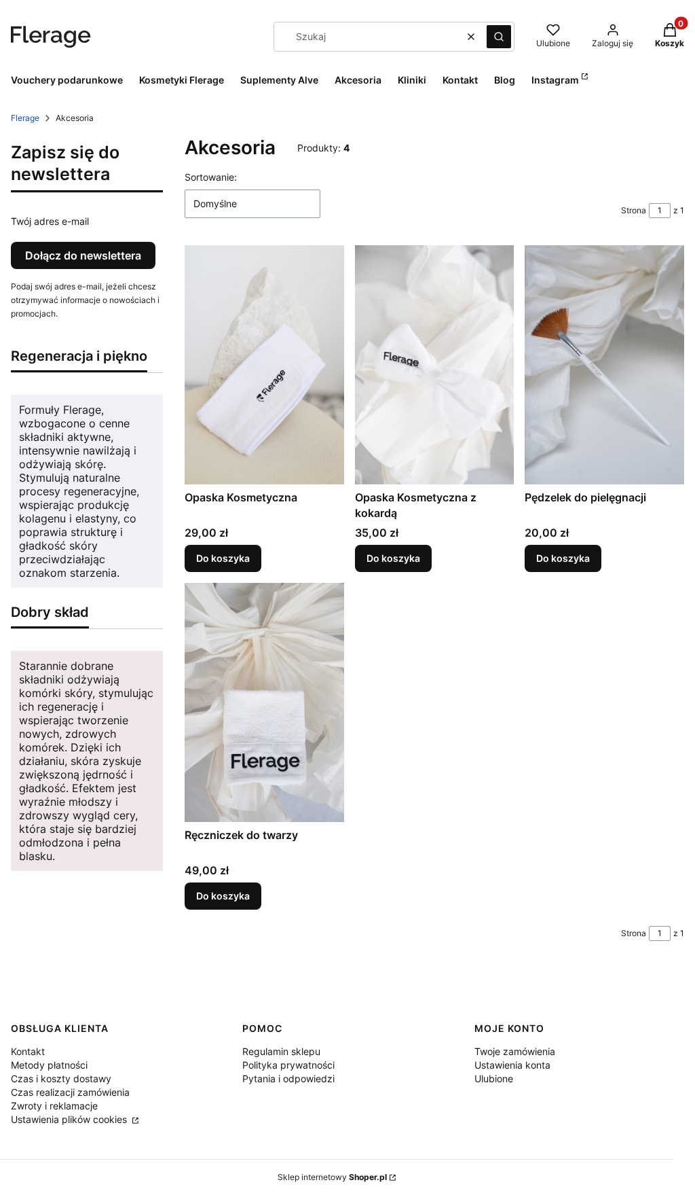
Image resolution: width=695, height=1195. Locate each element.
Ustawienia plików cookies (70, 1119)
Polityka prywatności (288, 1065)
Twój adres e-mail (50, 221)
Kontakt (28, 1051)
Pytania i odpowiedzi (288, 1078)
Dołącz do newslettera (83, 255)
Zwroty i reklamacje (54, 1105)
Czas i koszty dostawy (61, 1078)
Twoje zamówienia (514, 1051)
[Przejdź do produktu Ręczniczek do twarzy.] (264, 702)
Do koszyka (223, 558)
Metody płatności (49, 1065)
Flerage (25, 118)
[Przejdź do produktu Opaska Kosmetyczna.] (264, 364)
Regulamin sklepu (281, 1051)
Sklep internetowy (332, 1177)
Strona (633, 210)
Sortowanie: (211, 177)
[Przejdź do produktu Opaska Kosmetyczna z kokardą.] (434, 364)
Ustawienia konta (512, 1065)
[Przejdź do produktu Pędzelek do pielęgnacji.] (604, 364)
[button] (499, 36)
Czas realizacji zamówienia (70, 1092)
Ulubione (493, 1078)
